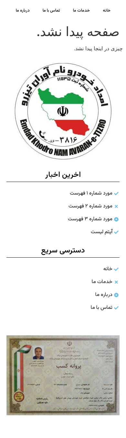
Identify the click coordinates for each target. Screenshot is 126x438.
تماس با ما (51, 10)
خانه (106, 10)
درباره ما (23, 10)
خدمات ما (81, 10)
